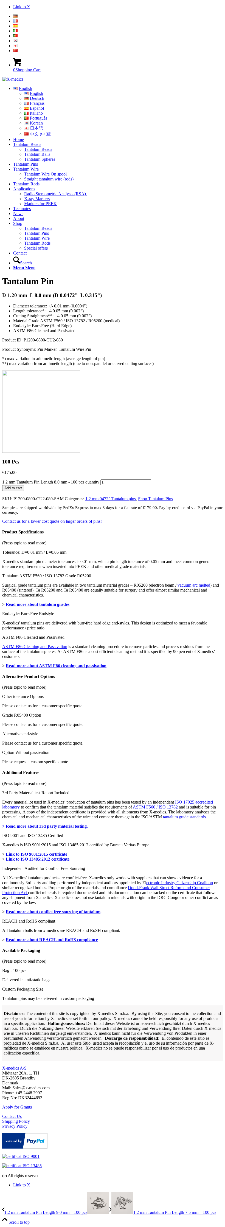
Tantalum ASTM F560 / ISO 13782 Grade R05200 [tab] (46, 575)
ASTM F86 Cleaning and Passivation (34, 646)
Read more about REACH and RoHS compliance (52, 939)
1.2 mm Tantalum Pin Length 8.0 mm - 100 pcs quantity (50, 482)
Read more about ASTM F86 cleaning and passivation (56, 665)
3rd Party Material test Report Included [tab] (35, 792)
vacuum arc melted (194, 585)
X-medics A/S (14, 1068)
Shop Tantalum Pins (155, 498)
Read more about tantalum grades (37, 604)
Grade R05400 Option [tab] (21, 715)
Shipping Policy (16, 1121)
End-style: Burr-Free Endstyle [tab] (28, 613)
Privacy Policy (14, 1126)
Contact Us (12, 1116)
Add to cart (13, 488)
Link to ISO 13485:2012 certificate (37, 859)
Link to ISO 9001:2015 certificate (36, 854)
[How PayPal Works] (24, 1147)
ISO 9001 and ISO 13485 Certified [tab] (32, 835)
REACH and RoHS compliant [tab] (28, 921)
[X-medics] (12, 79)
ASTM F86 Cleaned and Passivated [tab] (33, 637)
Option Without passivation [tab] (25, 752)
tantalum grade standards (184, 817)
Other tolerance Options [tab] (23, 696)
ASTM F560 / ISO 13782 (156, 807)
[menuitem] (118, 16)
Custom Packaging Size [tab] (22, 989)
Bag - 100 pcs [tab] (14, 970)
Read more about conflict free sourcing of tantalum (53, 911)
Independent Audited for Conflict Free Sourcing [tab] (43, 868)
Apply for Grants (17, 1107)
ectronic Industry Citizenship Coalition (179, 882)
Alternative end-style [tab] (20, 733)
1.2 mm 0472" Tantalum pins (110, 498)
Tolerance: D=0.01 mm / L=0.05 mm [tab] (34, 552)
